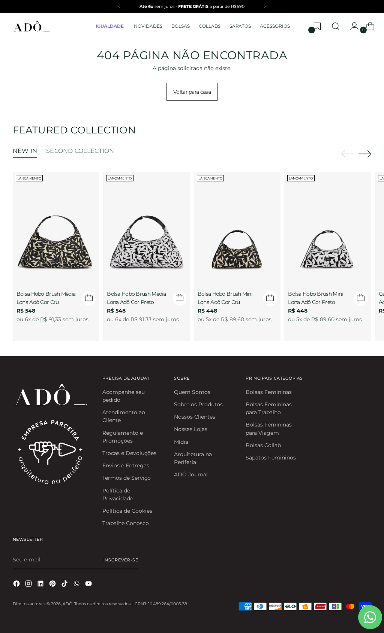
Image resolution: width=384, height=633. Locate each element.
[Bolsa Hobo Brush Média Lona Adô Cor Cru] (56, 226)
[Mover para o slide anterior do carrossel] (347, 154)
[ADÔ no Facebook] (17, 585)
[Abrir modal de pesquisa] (335, 26)
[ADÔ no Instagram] (29, 585)
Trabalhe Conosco (125, 523)
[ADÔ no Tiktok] (65, 585)
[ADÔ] (31, 26)
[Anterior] (119, 6)
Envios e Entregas (125, 465)
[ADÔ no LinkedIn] (41, 585)
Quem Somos (192, 392)
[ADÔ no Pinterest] (53, 585)
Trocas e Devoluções (129, 453)
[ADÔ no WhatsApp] (77, 585)
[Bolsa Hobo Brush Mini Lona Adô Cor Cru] (237, 226)
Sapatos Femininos (271, 457)
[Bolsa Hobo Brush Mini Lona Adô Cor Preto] (327, 226)
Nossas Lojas (190, 429)
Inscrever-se (121, 560)
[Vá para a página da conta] (351, 26)
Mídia (181, 441)
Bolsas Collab (263, 445)
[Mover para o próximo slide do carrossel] (364, 153)
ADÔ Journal (191, 474)
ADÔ (67, 603)
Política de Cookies (127, 510)
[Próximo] (264, 6)
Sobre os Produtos (198, 404)
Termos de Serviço (126, 477)
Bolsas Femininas (269, 392)
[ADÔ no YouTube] (89, 585)
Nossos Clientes (194, 416)
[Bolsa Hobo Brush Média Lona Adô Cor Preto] (146, 226)
